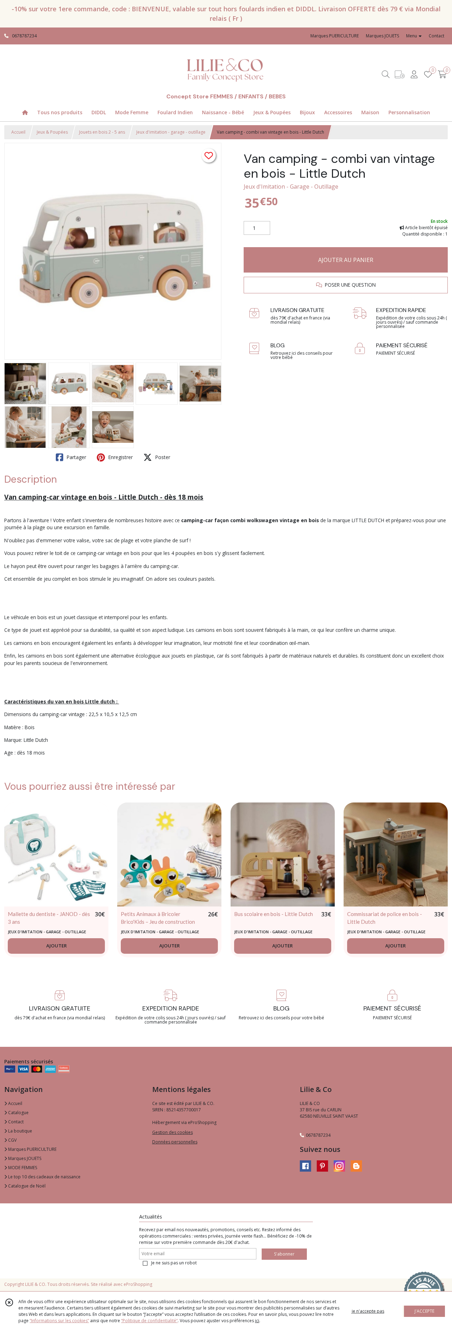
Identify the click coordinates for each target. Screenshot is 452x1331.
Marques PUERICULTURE (31, 1149)
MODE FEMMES (22, 1168)
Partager (75, 457)
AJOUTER (56, 945)
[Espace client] (414, 74)
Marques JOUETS (24, 1158)
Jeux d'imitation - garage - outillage (171, 132)
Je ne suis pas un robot (174, 1263)
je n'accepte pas (368, 1311)
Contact (436, 36)
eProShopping (138, 1284)
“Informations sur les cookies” (59, 1321)
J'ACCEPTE (424, 1311)
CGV (12, 1140)
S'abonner (284, 1254)
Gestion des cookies (172, 1132)
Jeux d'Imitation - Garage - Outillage (291, 186)
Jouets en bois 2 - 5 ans (102, 132)
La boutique (19, 1131)
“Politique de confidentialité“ (149, 1321)
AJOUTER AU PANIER (345, 260)
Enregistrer (120, 457)
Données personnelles (174, 1142)
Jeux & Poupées (52, 132)
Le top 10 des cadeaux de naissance (44, 1177)
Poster (162, 457)
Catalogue (18, 1113)
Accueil (18, 132)
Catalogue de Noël (26, 1186)
